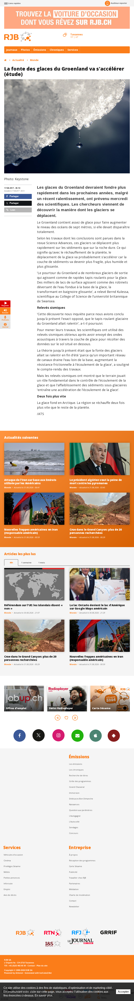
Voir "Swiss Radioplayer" (24, 698)
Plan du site (42, 966)
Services (73, 49)
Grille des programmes (80, 781)
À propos (73, 855)
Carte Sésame (75, 866)
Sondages (73, 827)
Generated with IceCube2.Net (38, 973)
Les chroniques (76, 770)
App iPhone (96, 736)
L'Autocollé (74, 821)
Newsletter (74, 906)
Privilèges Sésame (12, 866)
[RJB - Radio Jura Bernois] (25, 932)
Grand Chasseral (76, 787)
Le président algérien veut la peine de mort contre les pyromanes (96, 481)
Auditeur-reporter (119, 3)
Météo (7, 872)
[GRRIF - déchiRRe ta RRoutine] (108, 932)
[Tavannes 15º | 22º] (65, 31)
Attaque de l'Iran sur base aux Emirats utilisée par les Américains (30, 481)
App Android (114, 736)
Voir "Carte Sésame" (67, 698)
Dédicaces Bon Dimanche (81, 798)
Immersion (74, 793)
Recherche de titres (78, 775)
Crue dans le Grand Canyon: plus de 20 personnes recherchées (96, 531)
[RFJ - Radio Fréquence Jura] (80, 932)
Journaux (11, 49)
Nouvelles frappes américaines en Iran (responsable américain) (31, 531)
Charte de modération (79, 895)
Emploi (7, 889)
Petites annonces (12, 878)
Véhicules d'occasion (13, 855)
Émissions (40, 49)
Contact (72, 901)
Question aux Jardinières (80, 810)
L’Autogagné (74, 816)
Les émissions (75, 764)
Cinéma (7, 860)
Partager (14, 196)
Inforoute (8, 883)
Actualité (18, 60)
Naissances (74, 804)
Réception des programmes (82, 860)
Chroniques (57, 49)
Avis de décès (10, 895)
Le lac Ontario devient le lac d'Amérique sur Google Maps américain (97, 606)
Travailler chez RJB (77, 878)
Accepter (123, 991)
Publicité (73, 872)
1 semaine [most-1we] (26, 562)
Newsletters (77, 736)
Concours (73, 833)
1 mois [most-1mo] (41, 562)
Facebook (19, 736)
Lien (12, 210)
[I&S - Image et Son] (52, 944)
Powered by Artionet (13, 973)
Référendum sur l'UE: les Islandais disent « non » (33, 606)
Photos (25, 49)
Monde (34, 60)
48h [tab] (11, 562)
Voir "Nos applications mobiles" (110, 698)
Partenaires (74, 883)
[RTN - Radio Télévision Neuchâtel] (52, 932)
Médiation (74, 889)
